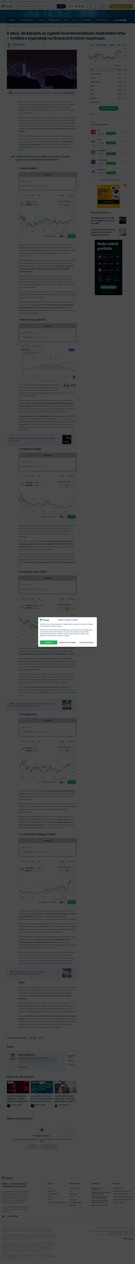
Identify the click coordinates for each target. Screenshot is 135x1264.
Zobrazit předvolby (86, 642)
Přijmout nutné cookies (67, 642)
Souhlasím (49, 642)
